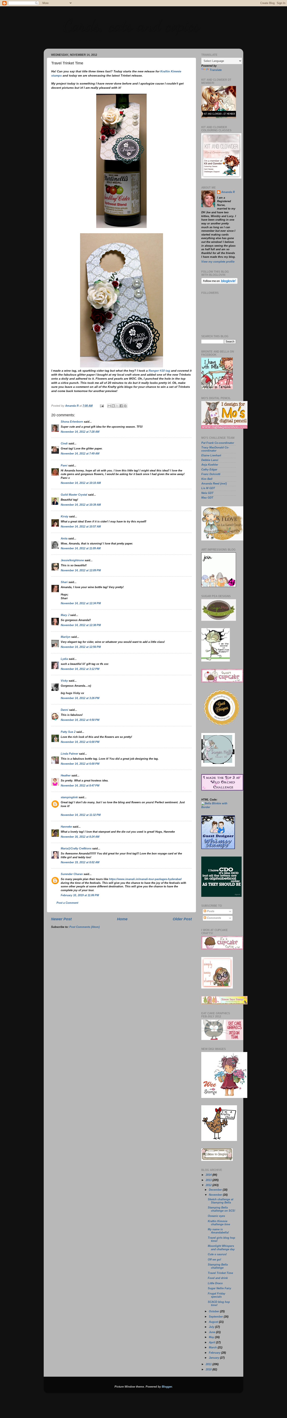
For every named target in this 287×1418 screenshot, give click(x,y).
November (216, 1194)
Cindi (64, 443)
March (213, 1347)
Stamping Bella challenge (218, 1266)
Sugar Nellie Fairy (219, 1288)
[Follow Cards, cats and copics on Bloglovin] (219, 283)
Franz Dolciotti (210, 474)
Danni (64, 709)
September (216, 1316)
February (215, 1352)
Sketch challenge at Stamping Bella (220, 1201)
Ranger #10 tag (159, 370)
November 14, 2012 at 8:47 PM (80, 785)
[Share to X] (117, 406)
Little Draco (215, 1283)
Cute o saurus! (217, 1254)
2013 (209, 1180)
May (212, 1337)
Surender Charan (72, 874)
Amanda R (228, 192)
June (212, 1332)
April (212, 1342)
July (212, 1327)
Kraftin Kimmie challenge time (219, 1223)
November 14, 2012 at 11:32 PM (81, 815)
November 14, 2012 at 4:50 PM (80, 720)
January (214, 1357)
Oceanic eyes (216, 1216)
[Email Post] (102, 405)
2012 (209, 1185)
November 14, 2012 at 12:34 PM (81, 603)
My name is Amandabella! (218, 1231)
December (216, 1189)
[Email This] (109, 406)
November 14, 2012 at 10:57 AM (81, 526)
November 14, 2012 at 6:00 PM (80, 742)
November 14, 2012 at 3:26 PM (80, 698)
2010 (209, 1369)
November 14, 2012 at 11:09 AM (81, 548)
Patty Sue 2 (68, 731)
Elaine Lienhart (211, 455)
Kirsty (64, 516)
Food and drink (218, 1278)
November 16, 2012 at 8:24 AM (80, 836)
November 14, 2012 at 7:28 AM (80, 431)
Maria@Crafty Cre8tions (76, 848)
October (214, 1311)
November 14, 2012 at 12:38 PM (81, 625)
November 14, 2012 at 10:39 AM (81, 504)
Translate (216, 70)
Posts (210, 911)
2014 (209, 1174)
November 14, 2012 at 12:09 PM (81, 570)
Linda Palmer (69, 753)
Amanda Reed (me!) (214, 483)
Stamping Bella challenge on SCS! (221, 1209)
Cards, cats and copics (131, 25)
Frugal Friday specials (216, 1295)
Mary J (65, 615)
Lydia (64, 659)
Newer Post (61, 919)
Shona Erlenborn (72, 421)
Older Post (182, 919)
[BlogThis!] (113, 406)
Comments (213, 918)
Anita (64, 538)
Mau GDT (207, 497)
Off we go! (214, 1259)
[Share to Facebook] (121, 406)
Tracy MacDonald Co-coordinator (215, 449)
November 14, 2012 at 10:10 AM (81, 483)
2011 (209, 1364)
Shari (64, 582)
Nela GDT (207, 493)
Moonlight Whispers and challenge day (221, 1248)
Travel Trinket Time (220, 1273)
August (214, 1321)
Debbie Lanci (209, 460)
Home (122, 919)
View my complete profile (217, 261)
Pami (64, 465)
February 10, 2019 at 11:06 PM (80, 895)
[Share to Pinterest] (125, 406)
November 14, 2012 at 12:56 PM (81, 647)
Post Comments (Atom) (84, 927)
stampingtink (69, 797)
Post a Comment (67, 902)
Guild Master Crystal (74, 494)
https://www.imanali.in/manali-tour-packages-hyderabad (145, 879)
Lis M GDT (208, 488)
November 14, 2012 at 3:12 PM (80, 669)
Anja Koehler (209, 464)
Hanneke (66, 826)
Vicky (64, 680)
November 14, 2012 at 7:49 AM (80, 453)
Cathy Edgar (209, 469)
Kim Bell (206, 479)
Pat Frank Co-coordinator (217, 442)
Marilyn (65, 636)
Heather (66, 775)
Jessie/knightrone (72, 560)
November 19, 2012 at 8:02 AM (80, 862)
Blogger (167, 1386)
